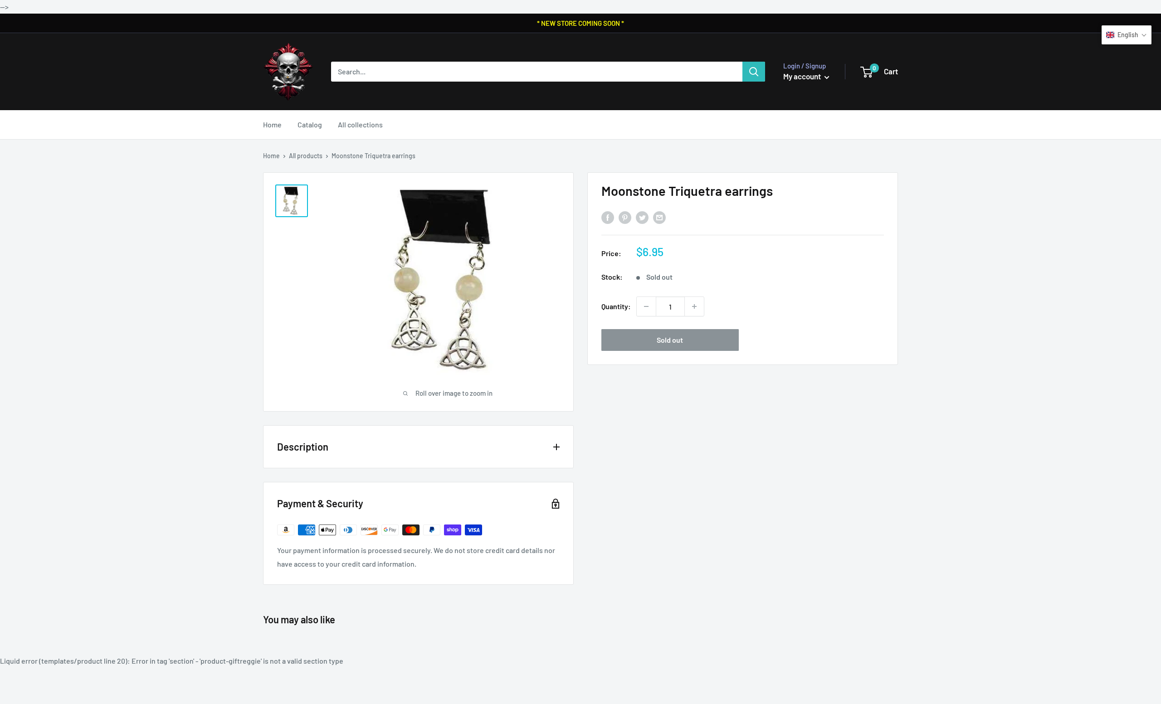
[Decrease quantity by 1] (646, 306)
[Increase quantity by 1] (694, 306)
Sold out (670, 339)
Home (272, 124)
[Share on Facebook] (607, 217)
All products (305, 156)
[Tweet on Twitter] (642, 217)
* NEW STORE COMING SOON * (580, 23)
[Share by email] (659, 217)
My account (802, 76)
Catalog (310, 124)
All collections (360, 124)
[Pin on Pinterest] (625, 217)
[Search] (753, 72)
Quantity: (616, 306)
